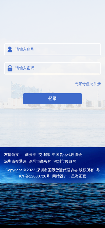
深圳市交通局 (15, 161)
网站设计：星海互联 (69, 176)
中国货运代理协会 (67, 154)
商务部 (30, 154)
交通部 (44, 154)
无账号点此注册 (88, 84)
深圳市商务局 (40, 161)
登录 (52, 98)
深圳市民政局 (65, 161)
